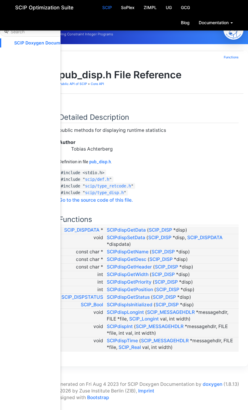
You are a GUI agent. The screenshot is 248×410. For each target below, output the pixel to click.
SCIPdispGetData (126, 230)
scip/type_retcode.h (108, 186)
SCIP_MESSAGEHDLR (171, 312)
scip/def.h (97, 179)
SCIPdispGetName (127, 252)
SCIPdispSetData (126, 237)
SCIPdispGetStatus (128, 297)
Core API (97, 84)
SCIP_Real (130, 347)
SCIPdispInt (120, 326)
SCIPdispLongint (125, 312)
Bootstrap (98, 397)
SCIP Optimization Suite (44, 8)
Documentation (214, 22)
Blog (185, 22)
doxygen (212, 384)
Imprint (146, 391)
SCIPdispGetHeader (129, 267)
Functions (231, 57)
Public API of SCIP (73, 84)
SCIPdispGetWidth (127, 274)
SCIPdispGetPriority (129, 282)
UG (169, 7)
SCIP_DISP (160, 230)
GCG (185, 7)
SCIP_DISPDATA (82, 230)
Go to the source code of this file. (96, 200)
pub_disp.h (100, 161)
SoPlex (128, 7)
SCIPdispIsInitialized (129, 305)
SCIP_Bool (92, 305)
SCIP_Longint (144, 319)
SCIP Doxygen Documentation (46, 42)
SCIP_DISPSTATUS (82, 297)
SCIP (107, 7)
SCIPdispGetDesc (126, 259)
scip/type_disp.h (104, 192)
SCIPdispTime (122, 340)
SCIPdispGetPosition (130, 289)
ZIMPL (150, 7)
